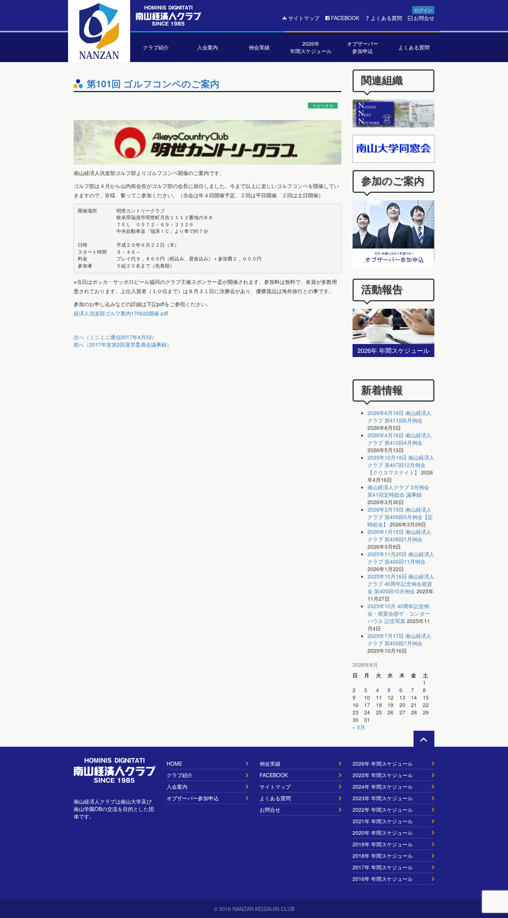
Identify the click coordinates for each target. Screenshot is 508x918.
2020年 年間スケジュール (383, 832)
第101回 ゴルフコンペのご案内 (153, 83)
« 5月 (359, 727)
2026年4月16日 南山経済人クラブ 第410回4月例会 (399, 438)
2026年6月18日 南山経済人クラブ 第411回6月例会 (399, 416)
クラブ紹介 (180, 775)
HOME (174, 763)
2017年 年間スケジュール (383, 867)
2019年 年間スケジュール (383, 844)
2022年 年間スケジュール (383, 809)
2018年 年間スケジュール (383, 855)
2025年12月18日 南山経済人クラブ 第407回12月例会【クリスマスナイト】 (400, 465)
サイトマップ (303, 18)
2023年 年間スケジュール (383, 798)
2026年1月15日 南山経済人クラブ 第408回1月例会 (399, 535)
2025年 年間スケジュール (383, 775)
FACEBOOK (345, 18)
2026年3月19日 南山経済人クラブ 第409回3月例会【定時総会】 (400, 517)
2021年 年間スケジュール (383, 821)
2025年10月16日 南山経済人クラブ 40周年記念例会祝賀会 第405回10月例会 (400, 583)
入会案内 (177, 786)
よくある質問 (386, 18)
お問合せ (424, 18)
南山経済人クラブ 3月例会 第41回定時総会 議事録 (398, 490)
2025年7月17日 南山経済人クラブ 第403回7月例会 (399, 639)
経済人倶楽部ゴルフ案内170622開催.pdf (121, 313)
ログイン (423, 10)
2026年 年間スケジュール (383, 763)
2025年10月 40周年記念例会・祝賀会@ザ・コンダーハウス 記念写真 (398, 613)
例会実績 (270, 763)
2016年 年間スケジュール (383, 878)
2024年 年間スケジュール (383, 786)
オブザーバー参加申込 (193, 798)
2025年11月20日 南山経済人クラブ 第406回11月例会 (400, 557)
